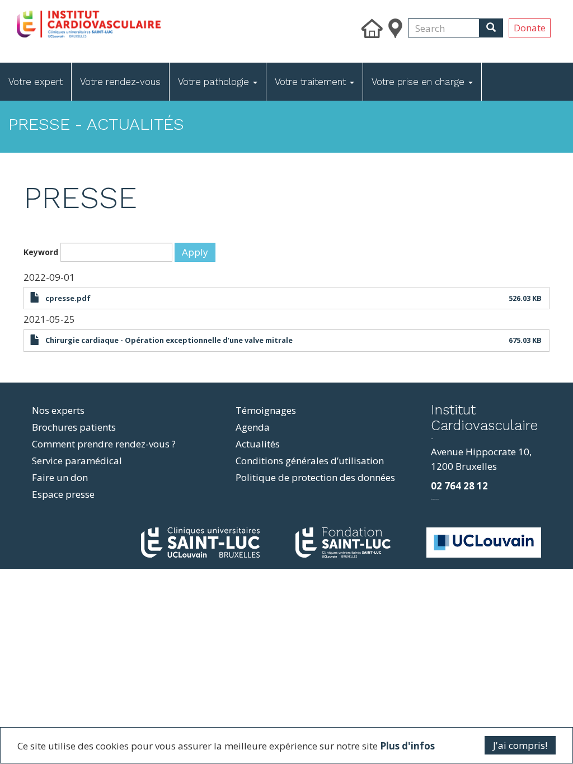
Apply (195, 252)
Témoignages (266, 410)
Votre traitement (312, 81)
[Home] (147, 21)
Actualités (258, 443)
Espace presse (63, 494)
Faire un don (60, 477)
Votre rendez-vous (120, 81)
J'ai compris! (520, 745)
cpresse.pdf (68, 298)
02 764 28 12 (459, 485)
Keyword (41, 252)
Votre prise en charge (419, 81)
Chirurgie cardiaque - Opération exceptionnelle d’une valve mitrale (169, 340)
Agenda (253, 427)
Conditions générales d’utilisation (310, 460)
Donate (530, 27)
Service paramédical (77, 460)
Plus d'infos (407, 745)
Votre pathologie (215, 81)
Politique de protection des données (315, 477)
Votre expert (35, 81)
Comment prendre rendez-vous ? (104, 443)
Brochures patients (74, 427)
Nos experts (58, 410)
